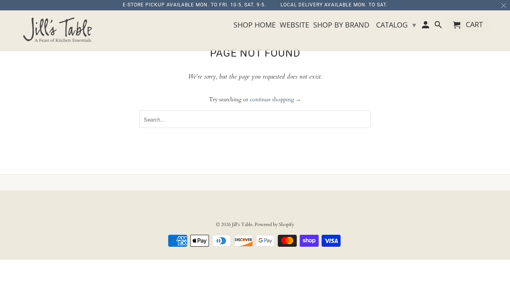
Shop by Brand (341, 25)
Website (294, 25)
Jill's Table (242, 224)
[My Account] (426, 26)
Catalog (396, 24)
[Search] (438, 26)
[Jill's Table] (60, 30)
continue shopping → (275, 99)
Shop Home (254, 25)
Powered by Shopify (274, 224)
